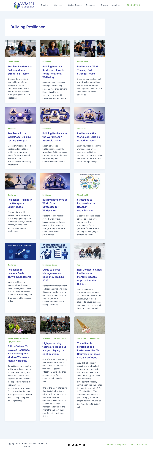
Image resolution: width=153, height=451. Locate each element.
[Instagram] (84, 445)
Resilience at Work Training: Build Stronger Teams (87, 70)
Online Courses (75, 5)
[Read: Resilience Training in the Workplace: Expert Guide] (20, 181)
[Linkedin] (80, 445)
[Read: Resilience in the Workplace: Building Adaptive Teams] (89, 115)
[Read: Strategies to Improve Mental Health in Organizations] (89, 181)
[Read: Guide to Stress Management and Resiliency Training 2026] (55, 251)
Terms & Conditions (138, 444)
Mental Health (13, 62)
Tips (9, 341)
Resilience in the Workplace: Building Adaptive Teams (88, 137)
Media (110, 444)
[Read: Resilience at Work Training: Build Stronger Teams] (89, 48)
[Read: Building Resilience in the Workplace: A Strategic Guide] (55, 115)
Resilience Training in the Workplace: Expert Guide (20, 203)
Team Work (47, 338)
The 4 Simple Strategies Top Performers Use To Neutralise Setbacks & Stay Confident (88, 350)
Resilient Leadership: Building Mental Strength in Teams (20, 70)
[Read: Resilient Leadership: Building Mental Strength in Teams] (20, 48)
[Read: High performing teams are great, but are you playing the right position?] (55, 325)
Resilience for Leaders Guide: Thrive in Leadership (19, 273)
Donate (104, 5)
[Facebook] (69, 445)
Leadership (81, 338)
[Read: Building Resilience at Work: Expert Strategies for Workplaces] (55, 181)
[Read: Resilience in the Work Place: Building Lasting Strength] (20, 115)
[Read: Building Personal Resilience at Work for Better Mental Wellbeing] (55, 48)
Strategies (24, 338)
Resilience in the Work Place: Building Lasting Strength (19, 137)
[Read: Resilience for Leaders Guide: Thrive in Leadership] (20, 251)
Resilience (46, 62)
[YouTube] (76, 445)
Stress (54, 265)
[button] (49, 5)
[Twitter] (73, 445)
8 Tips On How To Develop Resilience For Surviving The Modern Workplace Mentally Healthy (19, 353)
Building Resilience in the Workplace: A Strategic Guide (54, 137)
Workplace (16, 341)
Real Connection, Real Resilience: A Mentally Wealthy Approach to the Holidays (89, 276)
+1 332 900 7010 (132, 5)
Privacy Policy (121, 444)
